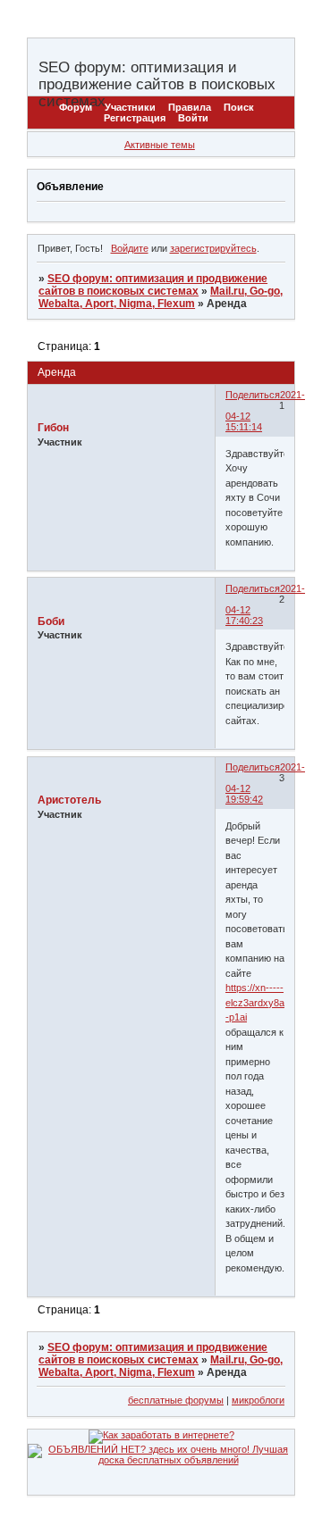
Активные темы (159, 144)
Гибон (53, 427)
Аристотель (69, 800)
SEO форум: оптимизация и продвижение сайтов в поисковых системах (152, 284)
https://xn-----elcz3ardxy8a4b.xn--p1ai (268, 1002)
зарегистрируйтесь (213, 248)
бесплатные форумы (176, 1400)
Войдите (129, 248)
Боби (51, 621)
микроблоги (258, 1400)
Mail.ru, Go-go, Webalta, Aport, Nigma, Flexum (160, 297)
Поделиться (252, 394)
